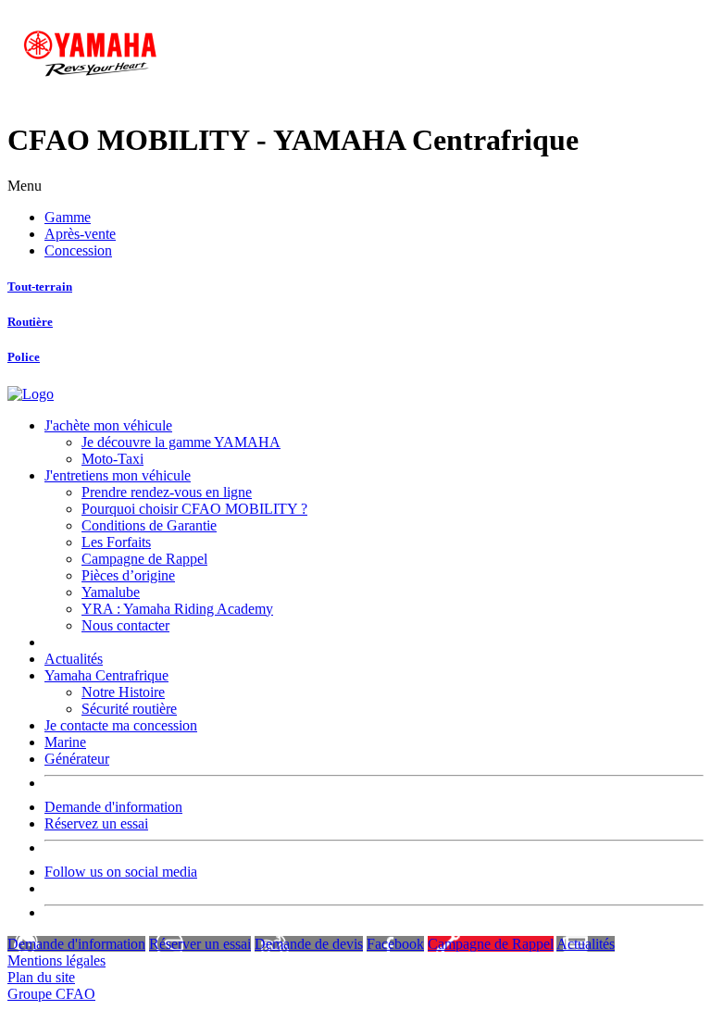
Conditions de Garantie (149, 525)
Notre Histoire (123, 692)
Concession (78, 250)
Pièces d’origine (128, 575)
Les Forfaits (116, 542)
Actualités (73, 659)
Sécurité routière (129, 709)
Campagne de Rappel (144, 559)
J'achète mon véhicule (108, 425)
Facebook (395, 944)
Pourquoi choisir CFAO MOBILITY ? (194, 509)
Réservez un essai (96, 823)
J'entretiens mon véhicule (117, 475)
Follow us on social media (120, 871)
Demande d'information (113, 807)
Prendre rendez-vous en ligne (166, 492)
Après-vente (80, 234)
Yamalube (110, 592)
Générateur (76, 759)
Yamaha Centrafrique (106, 675)
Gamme (67, 217)
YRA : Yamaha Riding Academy (177, 609)
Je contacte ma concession (120, 725)
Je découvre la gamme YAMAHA (181, 442)
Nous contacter (125, 625)
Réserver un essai (200, 944)
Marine (65, 742)
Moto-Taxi (112, 459)
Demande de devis (309, 944)
